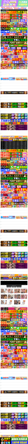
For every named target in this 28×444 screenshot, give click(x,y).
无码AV (2, 146)
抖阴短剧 (22, 148)
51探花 (14, 146)
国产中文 (6, 148)
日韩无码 (25, 148)
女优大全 (22, 146)
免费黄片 (14, 147)
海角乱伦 (22, 147)
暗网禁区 (18, 147)
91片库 (18, 146)
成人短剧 (14, 148)
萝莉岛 (25, 146)
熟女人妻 (10, 147)
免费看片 (2, 148)
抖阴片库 (2, 147)
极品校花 (18, 148)
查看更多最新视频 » (14, 306)
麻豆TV (10, 146)
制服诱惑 (25, 147)
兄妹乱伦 (10, 148)
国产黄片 (6, 147)
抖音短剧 (6, 146)
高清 (22, 284)
